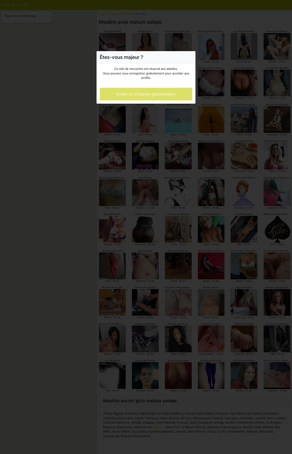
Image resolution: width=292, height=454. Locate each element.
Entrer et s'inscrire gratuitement (146, 94)
